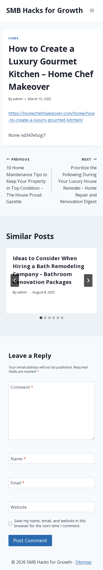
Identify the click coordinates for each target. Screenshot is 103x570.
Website (19, 507)
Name (18, 458)
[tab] (41, 317)
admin (18, 98)
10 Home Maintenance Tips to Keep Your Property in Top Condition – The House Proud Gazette (26, 181)
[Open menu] (92, 10)
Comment (22, 387)
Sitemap (84, 562)
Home (13, 38)
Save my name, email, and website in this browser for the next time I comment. (50, 523)
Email (18, 483)
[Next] (88, 280)
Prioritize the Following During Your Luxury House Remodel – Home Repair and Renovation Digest (77, 181)
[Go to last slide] (15, 280)
